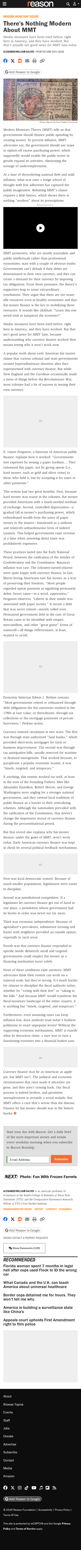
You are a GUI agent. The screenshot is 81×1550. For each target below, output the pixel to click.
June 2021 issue (55, 51)
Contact (8, 1460)
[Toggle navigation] (4, 4)
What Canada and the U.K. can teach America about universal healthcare (36, 1284)
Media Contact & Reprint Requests (25, 1238)
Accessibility (45, 1510)
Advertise (9, 1444)
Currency (51, 1209)
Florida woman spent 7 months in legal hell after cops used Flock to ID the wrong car (40, 1270)
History (38, 1209)
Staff (6, 1420)
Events (8, 1412)
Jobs (6, 1428)
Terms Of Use (10, 1515)
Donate (8, 1436)
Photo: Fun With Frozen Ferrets (40, 1176)
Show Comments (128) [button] (26, 1248)
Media (7, 1468)
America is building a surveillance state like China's (38, 1309)
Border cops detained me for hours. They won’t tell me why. (39, 1297)
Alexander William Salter (18, 51)
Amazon (9, 1476)
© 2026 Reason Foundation (19, 1510)
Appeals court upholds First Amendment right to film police (39, 1322)
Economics (65, 1209)
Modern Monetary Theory (21, 16)
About (7, 1396)
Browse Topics (13, 1404)
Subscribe (61, 1159)
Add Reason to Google (24, 72)
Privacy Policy (62, 1510)
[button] (76, 3)
